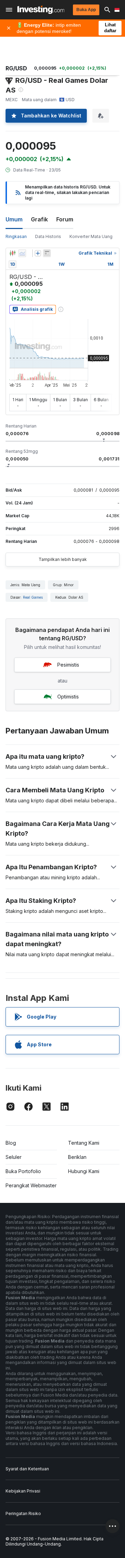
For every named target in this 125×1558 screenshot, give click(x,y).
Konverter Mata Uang (90, 236)
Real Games (33, 597)
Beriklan (77, 1157)
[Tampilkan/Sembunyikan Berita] (47, 253)
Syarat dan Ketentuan (27, 1468)
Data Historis (48, 236)
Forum (64, 219)
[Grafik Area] (22, 253)
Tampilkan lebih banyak (63, 559)
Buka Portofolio (23, 1171)
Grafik (39, 219)
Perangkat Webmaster (31, 1185)
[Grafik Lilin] (12, 253)
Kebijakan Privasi (23, 1491)
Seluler (14, 1157)
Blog (11, 1143)
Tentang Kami (83, 1143)
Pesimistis (68, 665)
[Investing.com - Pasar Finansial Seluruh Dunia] (40, 10)
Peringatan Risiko (23, 1513)
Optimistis (68, 696)
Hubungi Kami (83, 1171)
